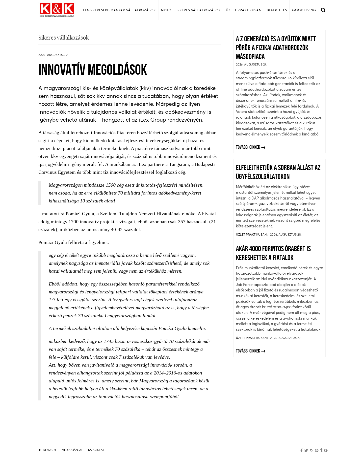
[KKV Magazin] (57, 10)
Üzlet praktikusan (251, 234)
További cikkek (248, 147)
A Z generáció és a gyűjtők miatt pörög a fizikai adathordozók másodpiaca (276, 48)
